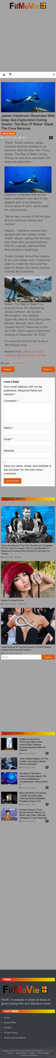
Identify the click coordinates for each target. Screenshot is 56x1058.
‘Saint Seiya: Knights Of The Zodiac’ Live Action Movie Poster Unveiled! (33, 761)
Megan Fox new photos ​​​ (13, 600)
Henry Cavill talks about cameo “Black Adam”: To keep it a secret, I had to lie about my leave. (49, 369)
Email (8, 439)
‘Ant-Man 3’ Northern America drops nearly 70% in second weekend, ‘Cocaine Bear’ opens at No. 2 (33, 779)
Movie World (8, 133)
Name (8, 427)
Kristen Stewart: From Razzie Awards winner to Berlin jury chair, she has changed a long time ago (33, 813)
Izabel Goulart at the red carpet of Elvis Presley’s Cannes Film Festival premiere (26, 648)
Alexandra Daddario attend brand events (10, 369)
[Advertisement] (28, 40)
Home (7, 1017)
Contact (8, 1027)
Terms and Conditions (14, 1037)
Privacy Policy (11, 1032)
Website (9, 450)
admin (23, 137)
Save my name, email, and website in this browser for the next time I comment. (28, 469)
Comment (11, 400)
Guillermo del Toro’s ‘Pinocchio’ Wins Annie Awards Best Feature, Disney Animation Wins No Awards (32, 744)
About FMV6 (10, 1022)
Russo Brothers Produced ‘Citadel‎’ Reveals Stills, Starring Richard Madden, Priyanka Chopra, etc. (32, 797)
